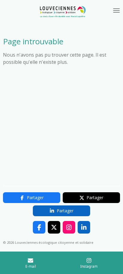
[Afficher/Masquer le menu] (116, 10)
